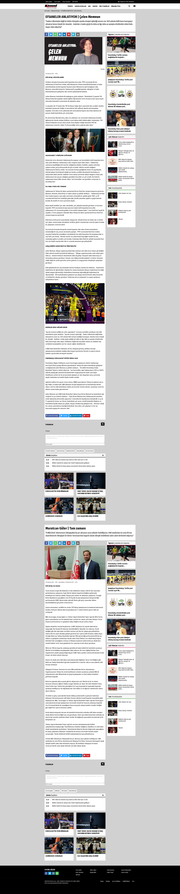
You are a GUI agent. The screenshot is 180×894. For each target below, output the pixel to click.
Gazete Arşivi (124, 872)
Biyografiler (93, 872)
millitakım (57, 791)
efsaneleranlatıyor (50, 451)
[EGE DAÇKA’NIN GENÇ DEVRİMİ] (90, 506)
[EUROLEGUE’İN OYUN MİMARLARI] (59, 481)
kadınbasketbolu (70, 451)
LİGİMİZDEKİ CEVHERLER (53, 516)
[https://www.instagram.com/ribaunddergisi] (53, 873)
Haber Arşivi (110, 872)
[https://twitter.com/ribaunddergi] (49, 873)
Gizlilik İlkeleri (126, 881)
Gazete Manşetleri (126, 870)
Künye (102, 881)
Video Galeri (93, 870)
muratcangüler (49, 791)
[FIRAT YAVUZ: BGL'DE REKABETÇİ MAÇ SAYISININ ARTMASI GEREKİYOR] (90, 481)
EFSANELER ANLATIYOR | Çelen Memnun (71, 11)
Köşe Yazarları (79, 872)
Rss (133, 881)
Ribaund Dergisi (55, 11)
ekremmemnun (90, 451)
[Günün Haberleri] (103, 455)
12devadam (64, 791)
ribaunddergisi (80, 451)
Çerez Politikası (116, 881)
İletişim (108, 881)
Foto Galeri (79, 870)
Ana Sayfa (47, 11)
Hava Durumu (110, 870)
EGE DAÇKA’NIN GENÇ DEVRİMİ (87, 516)
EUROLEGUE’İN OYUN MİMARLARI (56, 491)
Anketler (78, 875)
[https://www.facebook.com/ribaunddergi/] (46, 873)
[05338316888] (57, 873)
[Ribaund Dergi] (54, 6)
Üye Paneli (75, 1)
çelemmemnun (61, 451)
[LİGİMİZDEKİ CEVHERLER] (59, 506)
